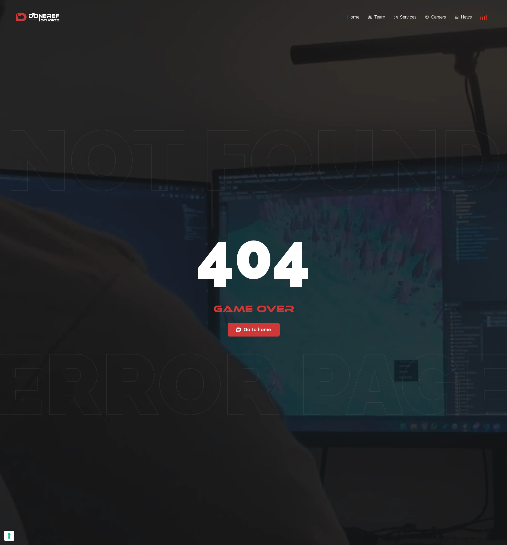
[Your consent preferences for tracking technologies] (9, 536)
